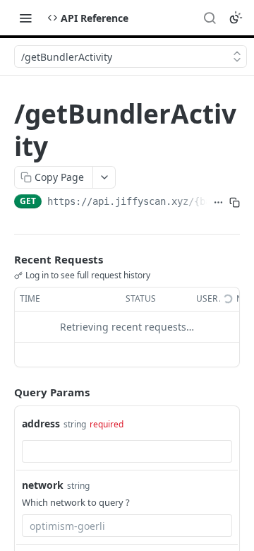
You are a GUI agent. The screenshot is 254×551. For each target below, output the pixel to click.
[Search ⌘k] (209, 17)
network (43, 485)
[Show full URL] (218, 202)
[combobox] (127, 451)
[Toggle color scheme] (235, 17)
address (41, 423)
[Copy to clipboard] (234, 202)
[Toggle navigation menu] (25, 17)
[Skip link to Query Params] (4, 392)
